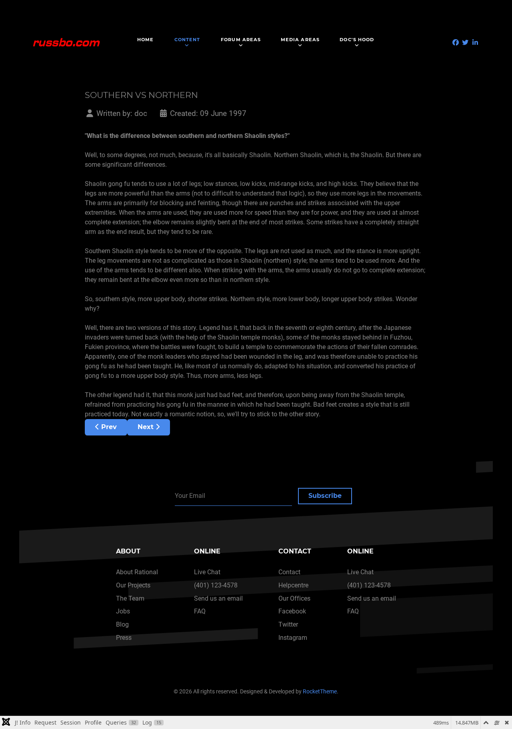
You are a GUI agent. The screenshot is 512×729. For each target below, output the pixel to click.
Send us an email (218, 598)
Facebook (292, 611)
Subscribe (325, 495)
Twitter (288, 624)
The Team (130, 598)
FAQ (200, 611)
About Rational (137, 572)
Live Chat (207, 572)
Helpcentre (293, 585)
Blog (122, 624)
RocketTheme (320, 691)
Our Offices (294, 598)
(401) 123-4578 (216, 585)
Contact (289, 572)
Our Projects (133, 585)
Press (124, 637)
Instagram (292, 637)
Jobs (123, 611)
